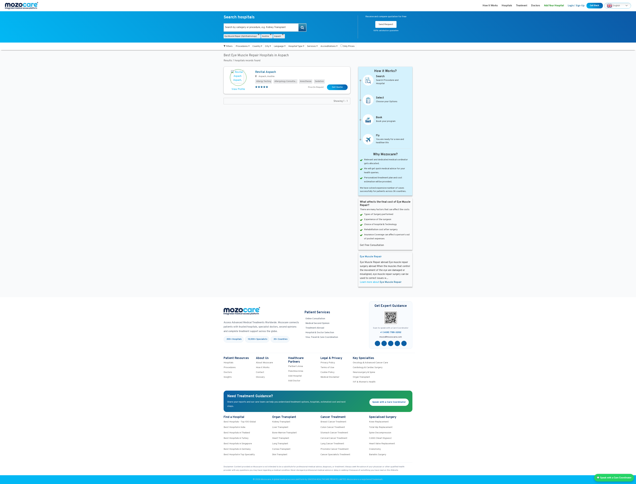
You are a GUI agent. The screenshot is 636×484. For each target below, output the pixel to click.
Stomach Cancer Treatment (334, 432)
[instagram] (404, 343)
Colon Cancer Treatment (332, 427)
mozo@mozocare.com (390, 337)
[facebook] (377, 343)
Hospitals (507, 5)
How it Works (490, 5)
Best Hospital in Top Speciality (239, 454)
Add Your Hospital (554, 5)
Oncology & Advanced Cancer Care (370, 362)
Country (256, 46)
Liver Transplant (280, 427)
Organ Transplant (361, 377)
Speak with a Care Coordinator (389, 402)
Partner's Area (295, 366)
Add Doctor (294, 380)
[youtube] (390, 343)
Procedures (242, 46)
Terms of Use (327, 367)
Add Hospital (295, 376)
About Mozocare (264, 362)
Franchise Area (295, 371)
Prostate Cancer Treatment (334, 449)
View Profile (238, 89)
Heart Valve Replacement (382, 443)
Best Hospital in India (234, 427)
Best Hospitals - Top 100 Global (240, 421)
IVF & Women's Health (364, 382)
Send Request (386, 24)
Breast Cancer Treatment (333, 421)
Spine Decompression (380, 432)
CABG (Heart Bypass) (380, 438)
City (267, 46)
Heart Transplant (280, 438)
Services (311, 46)
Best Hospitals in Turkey (236, 438)
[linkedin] (397, 343)
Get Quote (337, 87)
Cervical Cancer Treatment (333, 438)
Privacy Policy (327, 362)
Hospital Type (295, 46)
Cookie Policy (327, 372)
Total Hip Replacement (381, 427)
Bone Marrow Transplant (284, 432)
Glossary (260, 377)
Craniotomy (375, 449)
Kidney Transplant (281, 421)
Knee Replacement (379, 421)
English (616, 5)
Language (279, 46)
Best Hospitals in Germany (237, 449)
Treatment (521, 5)
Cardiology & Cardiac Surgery (367, 367)
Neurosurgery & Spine (364, 372)
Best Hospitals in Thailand (237, 432)
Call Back (595, 5)
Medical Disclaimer (329, 377)
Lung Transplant (280, 443)
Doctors (535, 5)
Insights (228, 377)
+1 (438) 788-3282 (390, 332)
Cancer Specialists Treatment (335, 454)
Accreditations (328, 46)
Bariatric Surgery (377, 454)
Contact (260, 372)
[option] (265, 27)
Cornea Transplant (281, 449)
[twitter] (384, 343)
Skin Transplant (279, 454)
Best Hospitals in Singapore (238, 443)
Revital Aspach (265, 72)
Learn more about (380, 282)
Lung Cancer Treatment (332, 443)
